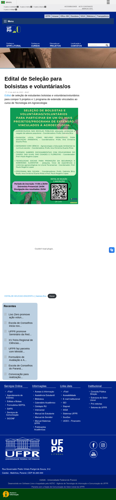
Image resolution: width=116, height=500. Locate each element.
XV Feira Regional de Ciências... (20, 341)
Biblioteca (91, 16)
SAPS (10, 408)
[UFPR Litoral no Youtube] (93, 453)
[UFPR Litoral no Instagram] (102, 444)
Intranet (55, 16)
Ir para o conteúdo (11, 7)
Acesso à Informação (44, 391)
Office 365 (64, 16)
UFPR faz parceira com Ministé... (19, 350)
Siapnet (66, 406)
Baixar (52, 296)
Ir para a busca (40, 7)
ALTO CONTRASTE (86, 6)
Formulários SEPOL (16, 404)
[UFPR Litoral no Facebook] (93, 444)
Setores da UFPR (99, 407)
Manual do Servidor (44, 417)
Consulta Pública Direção (98, 392)
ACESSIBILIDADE (71, 6)
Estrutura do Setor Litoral (99, 398)
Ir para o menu (26, 7)
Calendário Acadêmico (45, 402)
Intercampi (39, 409)
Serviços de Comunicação (12, 413)
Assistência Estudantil (45, 395)
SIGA (82, 16)
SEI (64, 402)
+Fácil (9, 391)
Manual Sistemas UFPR (42, 422)
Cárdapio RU (41, 406)
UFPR (47, 16)
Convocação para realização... (18, 376)
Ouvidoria (75, 16)
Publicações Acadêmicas (40, 428)
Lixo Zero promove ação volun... (19, 316)
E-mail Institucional (71, 398)
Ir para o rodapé (10, 9)
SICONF (11, 418)
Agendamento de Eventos (14, 396)
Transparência (103, 16)
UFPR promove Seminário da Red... (20, 333)
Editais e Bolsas (14, 401)
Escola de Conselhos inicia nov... (20, 324)
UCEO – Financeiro (71, 420)
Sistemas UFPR (70, 413)
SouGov (66, 417)
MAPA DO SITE (87, 8)
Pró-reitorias (96, 403)
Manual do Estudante (44, 413)
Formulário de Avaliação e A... (17, 358)
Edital (8, 95)
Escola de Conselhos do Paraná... (20, 367)
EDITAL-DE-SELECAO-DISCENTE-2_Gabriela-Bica (25, 296)
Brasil (9, 2)
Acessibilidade (69, 395)
